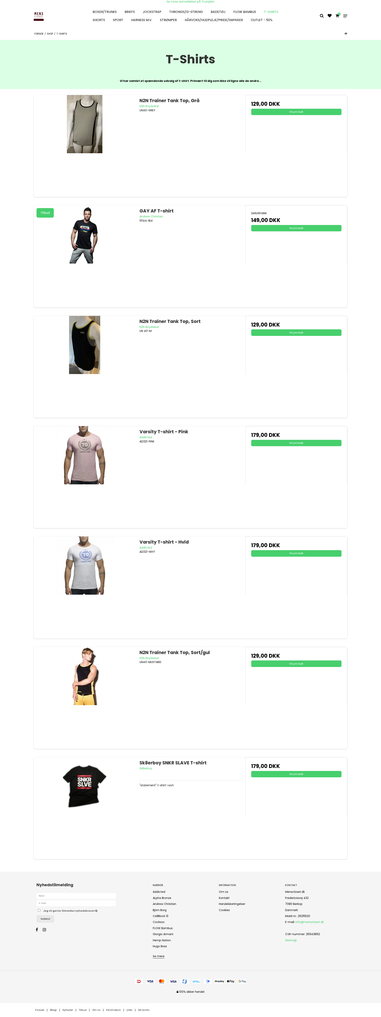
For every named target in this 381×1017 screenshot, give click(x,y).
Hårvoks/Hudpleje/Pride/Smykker (214, 20)
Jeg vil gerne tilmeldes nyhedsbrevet (85, 910)
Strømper (168, 20)
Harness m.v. (141, 20)
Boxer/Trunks (105, 12)
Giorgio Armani (163, 934)
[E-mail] (76, 903)
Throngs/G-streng (186, 12)
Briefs (130, 12)
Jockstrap (152, 12)
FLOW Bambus (244, 12)
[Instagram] (46, 930)
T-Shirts (271, 12)
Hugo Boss (160, 946)
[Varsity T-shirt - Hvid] (85, 587)
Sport (118, 20)
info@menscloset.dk (309, 922)
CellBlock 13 (160, 916)
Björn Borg (159, 910)
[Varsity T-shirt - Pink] (85, 477)
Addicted (159, 892)
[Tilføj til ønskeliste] (330, 16)
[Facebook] (39, 930)
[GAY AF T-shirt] (85, 256)
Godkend (45, 918)
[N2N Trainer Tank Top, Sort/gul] (85, 698)
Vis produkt (296, 111)
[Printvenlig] (345, 33)
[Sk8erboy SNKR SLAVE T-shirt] (85, 808)
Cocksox (159, 922)
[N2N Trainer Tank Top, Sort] (85, 367)
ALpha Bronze (162, 898)
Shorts (99, 20)
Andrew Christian (164, 904)
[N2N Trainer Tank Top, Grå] (85, 146)
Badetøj (218, 12)
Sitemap (291, 940)
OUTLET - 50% (261, 20)
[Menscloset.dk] (58, 16)
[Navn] (76, 896)
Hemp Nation (162, 940)
